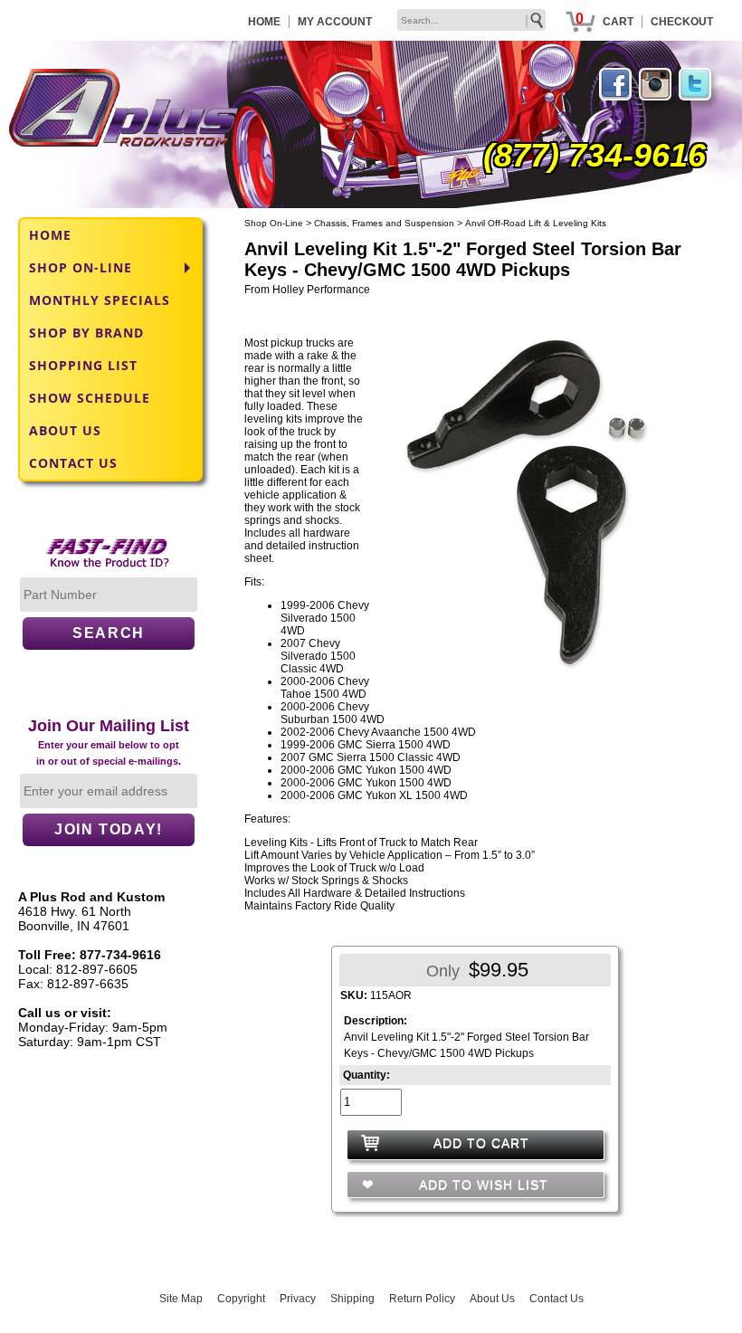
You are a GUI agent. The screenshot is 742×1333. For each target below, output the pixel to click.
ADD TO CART (481, 1143)
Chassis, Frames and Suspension (384, 223)
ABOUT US (65, 430)
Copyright (241, 1298)
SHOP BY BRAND (86, 332)
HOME (264, 21)
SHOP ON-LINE (80, 267)
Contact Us (556, 1298)
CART (618, 21)
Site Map (181, 1298)
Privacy (298, 1298)
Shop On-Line (273, 223)
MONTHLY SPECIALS (99, 300)
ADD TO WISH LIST (481, 1184)
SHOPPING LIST (83, 365)
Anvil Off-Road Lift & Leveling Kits (535, 223)
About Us (492, 1298)
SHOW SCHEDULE (89, 397)
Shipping (352, 1298)
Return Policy (422, 1298)
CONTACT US (73, 462)
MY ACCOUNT (335, 21)
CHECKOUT (682, 21)
